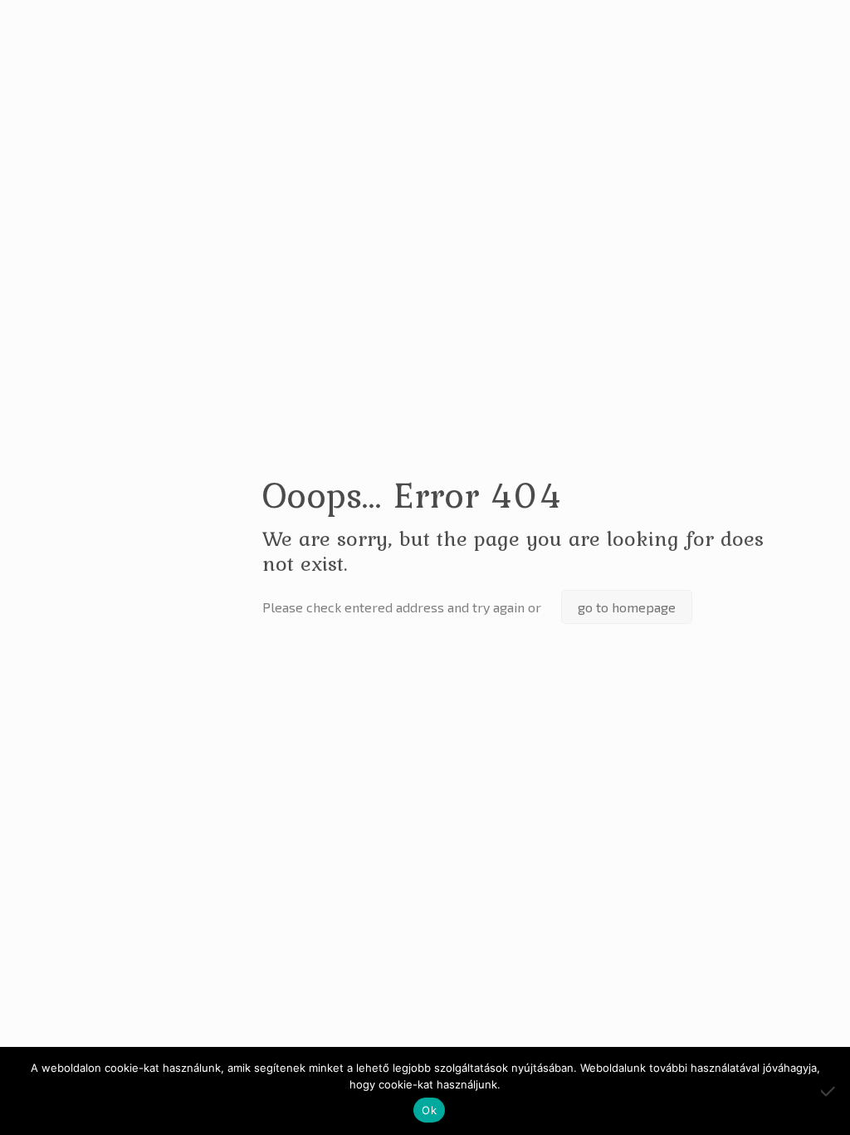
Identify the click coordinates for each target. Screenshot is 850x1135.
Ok (429, 1110)
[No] (829, 1091)
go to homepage (627, 607)
